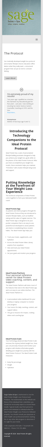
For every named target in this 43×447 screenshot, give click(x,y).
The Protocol (13, 53)
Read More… (11, 112)
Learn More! (10, 78)
